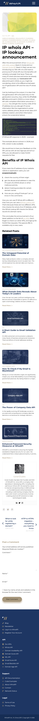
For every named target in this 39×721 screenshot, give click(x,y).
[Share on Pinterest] (12, 509)
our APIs (26, 218)
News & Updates (7, 441)
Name (5, 573)
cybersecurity (10, 366)
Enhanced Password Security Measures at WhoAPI (17, 445)
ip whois (11, 43)
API (13, 35)
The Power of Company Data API (18, 407)
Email (4, 582)
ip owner (29, 41)
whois (21, 250)
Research (14, 250)
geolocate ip (20, 38)
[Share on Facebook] (3, 509)
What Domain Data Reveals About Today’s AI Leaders (19, 293)
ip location (21, 41)
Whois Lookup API (28, 202)
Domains (8, 250)
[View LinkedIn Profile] (17, 503)
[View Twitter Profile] (19, 503)
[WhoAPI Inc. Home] (12, 3)
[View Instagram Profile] (22, 503)
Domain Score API (9, 67)
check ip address (8, 38)
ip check (25, 40)
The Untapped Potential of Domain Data (15, 254)
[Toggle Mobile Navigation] (33, 3)
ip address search (15, 40)
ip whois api (19, 43)
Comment (6, 552)
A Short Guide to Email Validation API (18, 331)
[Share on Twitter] (7, 509)
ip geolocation (10, 41)
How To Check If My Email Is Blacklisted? (16, 370)
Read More (6, 267)
